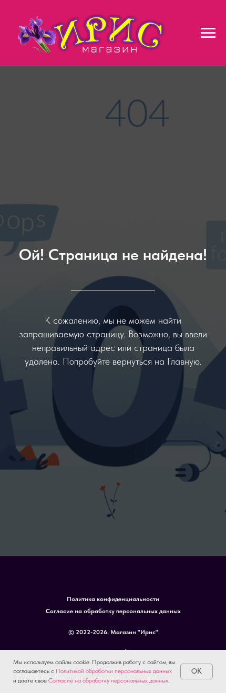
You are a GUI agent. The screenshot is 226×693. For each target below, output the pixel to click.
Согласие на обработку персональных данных (108, 680)
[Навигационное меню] (208, 33)
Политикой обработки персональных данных (114, 671)
